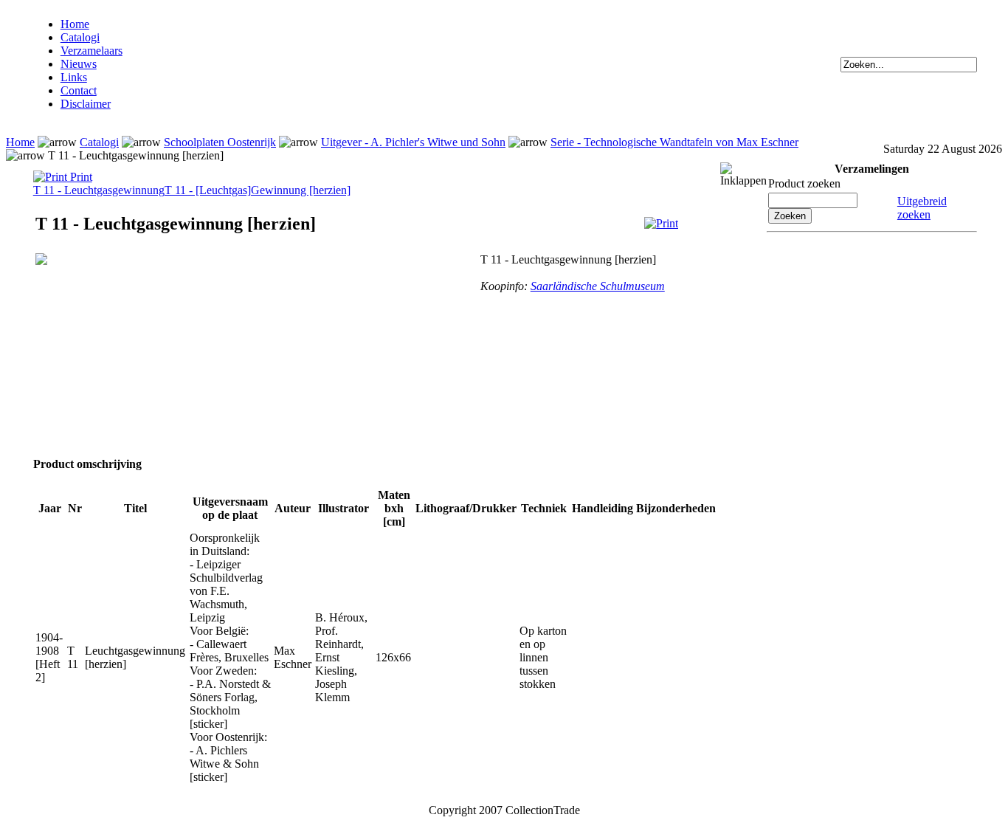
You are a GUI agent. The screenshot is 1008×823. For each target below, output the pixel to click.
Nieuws (79, 64)
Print (79, 177)
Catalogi (80, 37)
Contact (79, 90)
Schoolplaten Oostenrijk (220, 142)
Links (74, 77)
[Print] (661, 223)
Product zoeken (804, 183)
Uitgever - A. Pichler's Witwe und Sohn (413, 142)
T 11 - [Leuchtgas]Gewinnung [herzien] (258, 190)
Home (75, 24)
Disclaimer (86, 103)
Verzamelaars (91, 50)
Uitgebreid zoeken (922, 208)
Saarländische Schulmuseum (598, 286)
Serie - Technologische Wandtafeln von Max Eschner (674, 142)
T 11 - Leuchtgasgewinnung (99, 190)
